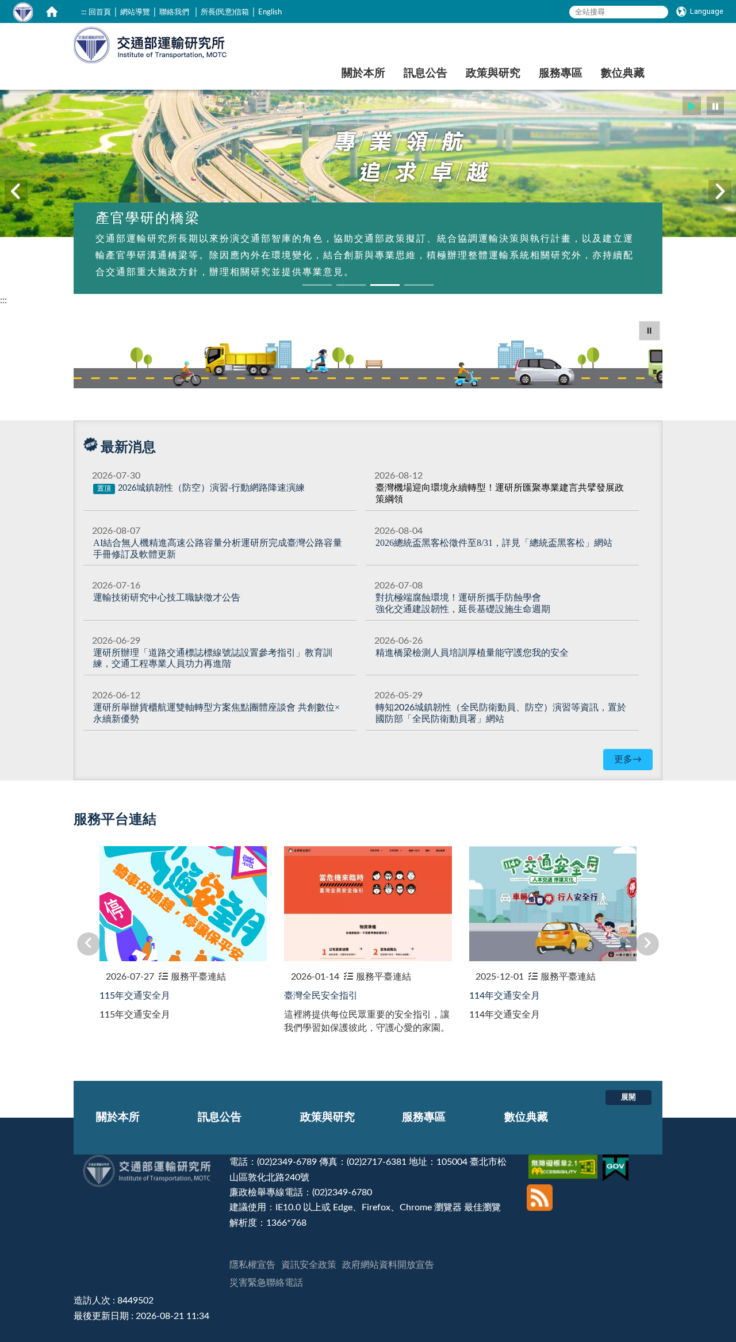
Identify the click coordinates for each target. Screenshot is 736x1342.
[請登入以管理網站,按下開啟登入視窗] (23, 11)
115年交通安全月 (134, 995)
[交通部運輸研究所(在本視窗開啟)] (151, 43)
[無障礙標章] (564, 1162)
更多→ (628, 759)
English (270, 12)
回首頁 (100, 12)
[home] (51, 11)
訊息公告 (425, 73)
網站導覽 (135, 12)
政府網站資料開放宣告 (388, 1265)
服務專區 (560, 73)
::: (83, 12)
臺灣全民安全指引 (321, 995)
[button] (692, 106)
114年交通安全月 (504, 995)
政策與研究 (493, 73)
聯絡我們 (174, 12)
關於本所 (363, 73)
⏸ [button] (649, 330)
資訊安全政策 (308, 1265)
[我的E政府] (617, 1162)
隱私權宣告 (252, 1265)
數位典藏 (623, 73)
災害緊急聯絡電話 (266, 1282)
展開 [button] (628, 1097)
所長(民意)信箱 (225, 12)
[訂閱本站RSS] (539, 1189)
